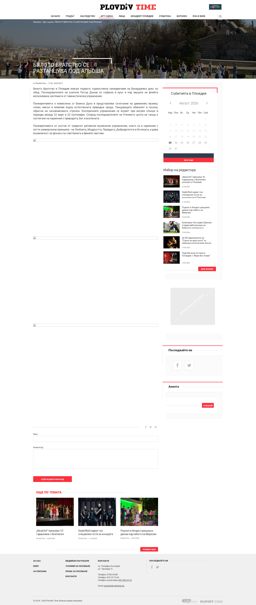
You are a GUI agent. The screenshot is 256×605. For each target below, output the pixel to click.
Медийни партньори (77, 561)
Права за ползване (76, 571)
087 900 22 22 (125, 580)
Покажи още (149, 549)
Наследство (87, 16)
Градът (70, 16)
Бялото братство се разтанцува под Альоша (78, 22)
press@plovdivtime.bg (114, 586)
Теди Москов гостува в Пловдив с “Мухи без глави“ (196, 254)
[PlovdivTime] (191, 600)
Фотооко (182, 16)
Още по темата (48, 492)
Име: (35, 434)
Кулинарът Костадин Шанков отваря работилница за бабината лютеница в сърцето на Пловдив (197, 225)
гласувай (208, 405)
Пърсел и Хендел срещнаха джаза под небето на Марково (138, 532)
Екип (36, 566)
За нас (37, 561)
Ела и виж (199, 16)
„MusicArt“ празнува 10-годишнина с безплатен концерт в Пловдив (50, 532)
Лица (122, 16)
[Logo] (128, 6)
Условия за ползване (77, 566)
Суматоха (165, 16)
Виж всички (207, 269)
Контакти (71, 576)
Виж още (188, 160)
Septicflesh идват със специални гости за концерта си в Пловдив (95, 532)
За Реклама (40, 571)
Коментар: (38, 447)
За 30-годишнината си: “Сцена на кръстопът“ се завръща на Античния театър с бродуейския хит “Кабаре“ (196, 240)
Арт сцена (107, 16)
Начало (55, 16)
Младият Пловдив (142, 16)
